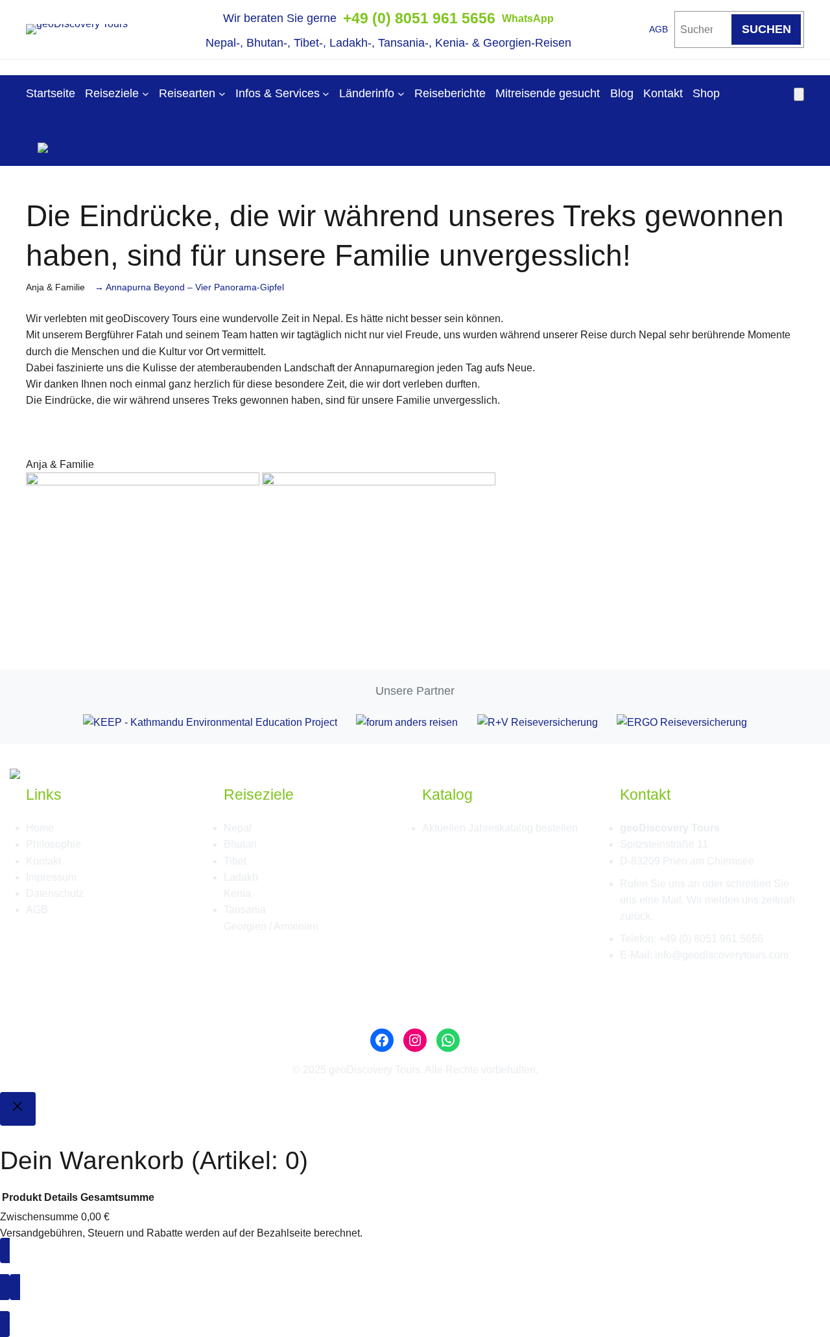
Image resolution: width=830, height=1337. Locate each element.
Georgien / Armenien (271, 926)
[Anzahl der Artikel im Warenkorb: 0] (799, 94)
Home (40, 827)
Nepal (238, 827)
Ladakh (241, 877)
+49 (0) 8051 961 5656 (419, 18)
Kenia (237, 893)
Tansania (245, 909)
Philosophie (53, 844)
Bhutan (240, 844)
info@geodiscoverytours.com (721, 954)
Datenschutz (55, 893)
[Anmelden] (757, 93)
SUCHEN (766, 29)
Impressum (51, 877)
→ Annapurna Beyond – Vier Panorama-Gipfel (189, 287)
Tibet (235, 860)
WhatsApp (528, 18)
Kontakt (43, 860)
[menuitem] (62, 143)
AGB (658, 29)
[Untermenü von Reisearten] (222, 93)
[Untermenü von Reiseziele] (145, 93)
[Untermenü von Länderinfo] (401, 93)
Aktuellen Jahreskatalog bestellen (500, 827)
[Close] (18, 1109)
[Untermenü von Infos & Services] (325, 93)
